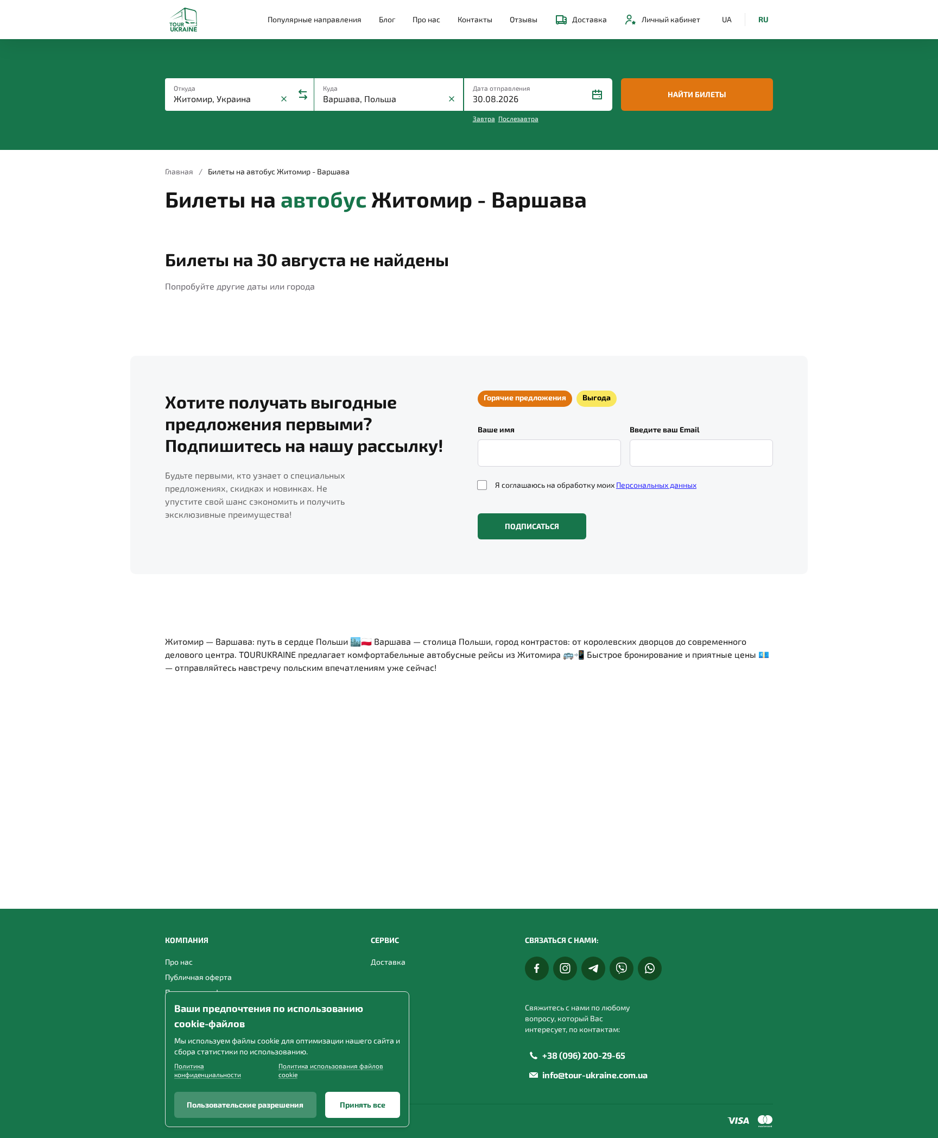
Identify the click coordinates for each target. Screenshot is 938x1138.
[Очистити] (283, 98)
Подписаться (532, 526)
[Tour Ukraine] (183, 19)
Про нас (426, 19)
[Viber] (621, 968)
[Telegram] (593, 968)
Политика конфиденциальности (207, 1070)
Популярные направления (315, 19)
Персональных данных (656, 484)
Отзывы (523, 19)
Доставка (589, 19)
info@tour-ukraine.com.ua (595, 1075)
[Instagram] (565, 968)
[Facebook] (537, 968)
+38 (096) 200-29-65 (583, 1055)
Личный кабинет (671, 19)
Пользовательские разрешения (245, 1104)
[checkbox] (482, 485)
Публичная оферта (198, 977)
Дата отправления (501, 88)
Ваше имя (496, 429)
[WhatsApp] (650, 968)
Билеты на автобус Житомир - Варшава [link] (279, 171)
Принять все (362, 1104)
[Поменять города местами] (303, 94)
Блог (387, 19)
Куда (330, 88)
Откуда (184, 88)
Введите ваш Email (665, 429)
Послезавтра (518, 118)
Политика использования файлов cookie (330, 1070)
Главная (179, 171)
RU (763, 19)
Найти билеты (697, 94)
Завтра (484, 118)
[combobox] (225, 98)
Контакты (475, 19)
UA (727, 19)
